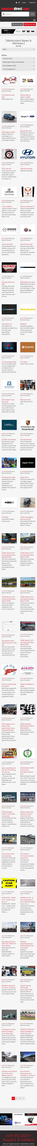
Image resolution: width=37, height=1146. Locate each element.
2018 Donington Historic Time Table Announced (8, 814)
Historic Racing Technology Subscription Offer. (26, 988)
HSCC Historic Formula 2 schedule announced (27, 856)
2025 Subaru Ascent (8, 132)
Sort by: (18, 46)
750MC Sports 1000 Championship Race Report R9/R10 (8, 555)
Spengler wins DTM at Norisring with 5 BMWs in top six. (9, 1073)
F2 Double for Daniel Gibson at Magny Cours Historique (9, 1032)
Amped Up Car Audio (8, 477)
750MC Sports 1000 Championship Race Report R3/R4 (27, 599)
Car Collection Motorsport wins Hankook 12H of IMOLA (27, 1073)
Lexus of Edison (7, 206)
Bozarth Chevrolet (26, 244)
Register (32, 2)
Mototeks (23, 324)
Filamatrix (24, 362)
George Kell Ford (26, 131)
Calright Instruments (9, 439)
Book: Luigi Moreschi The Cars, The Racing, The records (9, 770)
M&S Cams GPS (25, 400)
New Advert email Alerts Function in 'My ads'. (9, 643)
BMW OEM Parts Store (27, 282)
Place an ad (30, 24)
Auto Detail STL (7, 324)
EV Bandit (5, 517)
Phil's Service (6, 169)
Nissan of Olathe (7, 244)
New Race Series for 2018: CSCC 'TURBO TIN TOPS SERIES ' (9, 944)
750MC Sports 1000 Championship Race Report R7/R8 (27, 555)
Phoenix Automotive (27, 206)
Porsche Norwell (26, 439)
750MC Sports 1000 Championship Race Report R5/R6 (8, 599)
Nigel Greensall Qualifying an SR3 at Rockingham (27, 726)
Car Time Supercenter (9, 362)
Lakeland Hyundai (26, 169)
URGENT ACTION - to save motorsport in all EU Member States (27, 900)
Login (24, 2)
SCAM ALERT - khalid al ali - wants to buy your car (9, 900)
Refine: (4, 55)
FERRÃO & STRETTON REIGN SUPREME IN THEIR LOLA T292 (27, 1031)
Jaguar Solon (24, 477)
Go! (32, 14)
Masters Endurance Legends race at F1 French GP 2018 (26, 814)
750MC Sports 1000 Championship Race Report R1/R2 (27, 642)
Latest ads (18, 24)
